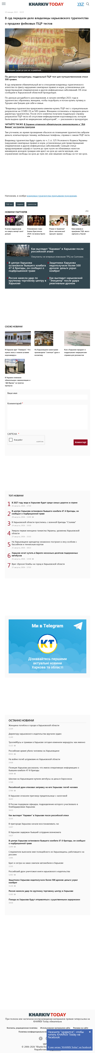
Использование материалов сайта (55, 1027)
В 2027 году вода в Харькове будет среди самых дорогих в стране (44, 502)
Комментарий (14, 403)
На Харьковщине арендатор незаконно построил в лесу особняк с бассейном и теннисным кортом (44, 543)
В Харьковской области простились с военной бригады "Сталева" (44, 522)
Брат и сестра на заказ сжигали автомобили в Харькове (36, 862)
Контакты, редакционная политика (22, 1027)
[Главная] (46, 4)
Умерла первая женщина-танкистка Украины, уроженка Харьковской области (45, 532)
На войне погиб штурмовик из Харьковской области (34, 759)
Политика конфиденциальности (33, 1031)
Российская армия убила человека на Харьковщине (34, 750)
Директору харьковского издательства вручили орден (35, 733)
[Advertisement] (47, 175)
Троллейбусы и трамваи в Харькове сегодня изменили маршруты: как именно (47, 742)
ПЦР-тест (9, 204)
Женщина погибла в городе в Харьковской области (34, 725)
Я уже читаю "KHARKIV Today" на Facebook (69, 1047)
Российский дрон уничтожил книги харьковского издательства (39, 871)
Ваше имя (12, 393)
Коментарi (80, 442)
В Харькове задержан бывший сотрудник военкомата (35, 832)
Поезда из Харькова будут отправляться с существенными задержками (44, 899)
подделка (20, 204)
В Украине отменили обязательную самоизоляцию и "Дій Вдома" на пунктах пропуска (45, 125)
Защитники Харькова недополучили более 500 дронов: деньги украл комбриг (65, 266)
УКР (80, 3)
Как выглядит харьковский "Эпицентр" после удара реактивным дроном (66, 280)
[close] (90, 1031)
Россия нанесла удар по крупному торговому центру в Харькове (27, 280)
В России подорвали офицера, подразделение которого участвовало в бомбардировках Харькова (43, 805)
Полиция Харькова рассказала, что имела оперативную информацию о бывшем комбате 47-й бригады (44, 769)
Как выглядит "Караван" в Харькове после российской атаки (57, 250)
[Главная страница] (47, 1014)
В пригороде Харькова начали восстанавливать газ (34, 823)
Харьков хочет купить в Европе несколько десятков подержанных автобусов (45, 554)
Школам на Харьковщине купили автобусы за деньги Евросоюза (40, 778)
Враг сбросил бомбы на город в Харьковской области (38, 564)
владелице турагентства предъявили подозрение (52, 195)
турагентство (32, 204)
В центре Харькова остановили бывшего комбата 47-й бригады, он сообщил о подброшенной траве (27, 266)
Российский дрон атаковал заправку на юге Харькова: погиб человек (43, 787)
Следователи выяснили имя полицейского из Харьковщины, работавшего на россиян (46, 853)
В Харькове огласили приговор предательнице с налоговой (38, 795)
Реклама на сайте (80, 1027)
